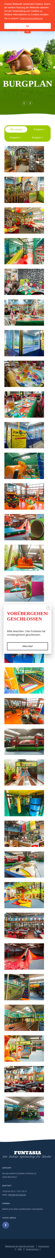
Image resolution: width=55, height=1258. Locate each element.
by (17, 1246)
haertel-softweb (26, 1246)
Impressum (44, 1246)
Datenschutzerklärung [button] (31, 18)
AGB (20, 1249)
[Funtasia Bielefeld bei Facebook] (5, 1225)
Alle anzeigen (16, 129)
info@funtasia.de (17, 1195)
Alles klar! (27, 646)
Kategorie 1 (39, 129)
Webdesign (10, 1246)
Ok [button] (27, 26)
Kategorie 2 (15, 137)
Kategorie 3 (37, 137)
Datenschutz (32, 1249)
